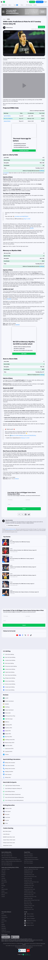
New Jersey (4, 880)
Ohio (2, 887)
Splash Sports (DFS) (9, 748)
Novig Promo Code (28, 880)
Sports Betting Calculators (11, 759)
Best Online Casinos (7, 831)
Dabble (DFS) (8, 730)
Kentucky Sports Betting (10, 684)
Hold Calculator (8, 774)
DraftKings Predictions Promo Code (31, 881)
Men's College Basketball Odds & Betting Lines (11, 859)
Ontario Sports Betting (9, 689)
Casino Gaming (8, 828)
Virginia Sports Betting (9, 672)
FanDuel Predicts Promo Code (30, 876)
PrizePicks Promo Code (29, 909)
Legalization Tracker (6, 869)
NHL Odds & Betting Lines (7, 864)
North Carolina (4, 892)
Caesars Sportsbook (9, 709)
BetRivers (7, 721)
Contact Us (4, 930)
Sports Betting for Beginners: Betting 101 (13, 788)
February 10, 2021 (25, 437)
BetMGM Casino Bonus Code (9, 837)
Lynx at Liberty (7, 116)
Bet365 (32, 228)
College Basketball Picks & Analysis (31, 859)
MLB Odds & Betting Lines (7, 863)
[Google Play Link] (15, 936)
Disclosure (31, 946)
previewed (6, 172)
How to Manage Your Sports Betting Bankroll (14, 800)
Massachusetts (5, 889)
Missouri (3, 894)
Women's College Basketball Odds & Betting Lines (12, 861)
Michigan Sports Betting (10, 678)
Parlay (6, 823)
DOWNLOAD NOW (24, 150)
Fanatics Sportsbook (9, 701)
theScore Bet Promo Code (29, 889)
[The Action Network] (4, 2)
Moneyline (7, 814)
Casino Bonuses (6, 834)
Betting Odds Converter (10, 768)
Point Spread (7, 811)
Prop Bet (7, 820)
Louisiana (3, 872)
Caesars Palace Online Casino (9, 839)
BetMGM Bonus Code (28, 871)
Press (3, 922)
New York (3, 871)
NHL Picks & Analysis (28, 863)
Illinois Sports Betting (9, 663)
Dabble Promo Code (28, 898)
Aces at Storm (7, 121)
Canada (3, 896)
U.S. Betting (6, 651)
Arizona (3, 876)
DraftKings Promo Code (29, 885)
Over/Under (7, 817)
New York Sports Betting (10, 657)
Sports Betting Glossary (10, 791)
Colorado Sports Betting (10, 669)
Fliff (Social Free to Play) (10, 715)
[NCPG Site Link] (22, 950)
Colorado (3, 878)
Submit (24, 508)
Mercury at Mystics (8, 118)
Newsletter (4, 928)
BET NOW (24, 353)
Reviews (5, 695)
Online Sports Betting (9, 654)
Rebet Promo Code (28, 903)
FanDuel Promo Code (28, 887)
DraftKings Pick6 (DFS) (10, 739)
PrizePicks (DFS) (8, 727)
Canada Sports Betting (9, 687)
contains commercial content (10, 529)
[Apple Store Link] (6, 936)
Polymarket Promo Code (29, 874)
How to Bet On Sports (9, 782)
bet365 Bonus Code (28, 872)
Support (3, 924)
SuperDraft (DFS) (8, 751)
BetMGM (9, 299)
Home (4, 19)
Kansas (3, 891)
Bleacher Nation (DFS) (9, 742)
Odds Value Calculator (9, 765)
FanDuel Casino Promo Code (9, 842)
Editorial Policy (4, 917)
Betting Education (9, 805)
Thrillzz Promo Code (28, 907)
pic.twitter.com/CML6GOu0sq (29, 435)
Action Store (4, 920)
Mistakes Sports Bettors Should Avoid (12, 794)
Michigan (3, 885)
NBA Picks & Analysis (28, 855)
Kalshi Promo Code (28, 878)
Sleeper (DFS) (8, 733)
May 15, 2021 (27, 218)
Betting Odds (8, 777)
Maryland (3, 874)
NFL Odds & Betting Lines (7, 853)
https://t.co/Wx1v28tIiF (16, 435)
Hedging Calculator (9, 771)
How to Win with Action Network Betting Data (14, 797)
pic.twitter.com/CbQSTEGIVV (21, 216)
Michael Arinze (9, 27)
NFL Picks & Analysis (28, 853)
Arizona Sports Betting (9, 681)
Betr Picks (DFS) (8, 736)
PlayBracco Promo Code (29, 905)
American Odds (8, 808)
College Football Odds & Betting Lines (9, 857)
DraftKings (41, 170)
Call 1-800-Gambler (27, 948)
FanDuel (17, 478)
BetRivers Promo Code (28, 894)
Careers (3, 919)
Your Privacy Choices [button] (6, 931)
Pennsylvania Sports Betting (11, 666)
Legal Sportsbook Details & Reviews (12, 785)
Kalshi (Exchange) (8, 718)
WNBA (8, 19)
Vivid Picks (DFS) (8, 745)
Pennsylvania (4, 881)
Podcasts (3, 926)
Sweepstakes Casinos (7, 845)
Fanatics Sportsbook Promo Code (31, 869)
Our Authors (4, 915)
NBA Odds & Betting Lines (7, 855)
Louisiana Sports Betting (10, 660)
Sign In (45, 1)
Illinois (3, 883)
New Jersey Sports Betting (10, 675)
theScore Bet (7, 712)
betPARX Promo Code (28, 891)
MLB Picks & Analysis (28, 861)
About (3, 913)
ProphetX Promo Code (28, 883)
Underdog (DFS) (8, 724)
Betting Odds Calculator (10, 762)
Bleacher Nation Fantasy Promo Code (32, 900)
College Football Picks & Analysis (30, 857)
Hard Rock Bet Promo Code (29, 892)
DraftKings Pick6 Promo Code (30, 896)
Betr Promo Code (27, 901)
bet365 (6, 698)
